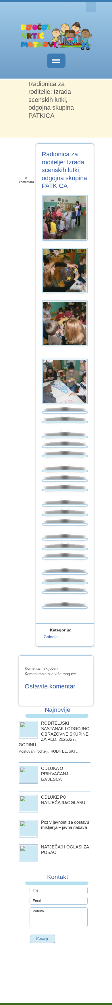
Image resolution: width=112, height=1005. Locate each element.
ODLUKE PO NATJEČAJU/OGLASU (63, 800)
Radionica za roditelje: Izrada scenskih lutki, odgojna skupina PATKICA (64, 170)
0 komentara (26, 180)
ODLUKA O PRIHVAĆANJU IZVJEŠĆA (56, 774)
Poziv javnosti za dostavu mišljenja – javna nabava (65, 825)
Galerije (51, 636)
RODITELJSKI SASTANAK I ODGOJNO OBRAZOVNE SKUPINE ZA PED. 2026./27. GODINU (54, 734)
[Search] (91, 7)
